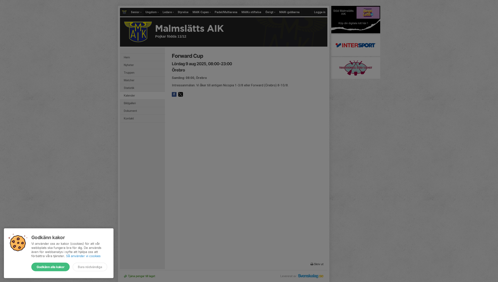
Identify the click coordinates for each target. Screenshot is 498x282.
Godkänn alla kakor (50, 267)
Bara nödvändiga (90, 267)
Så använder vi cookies (83, 256)
